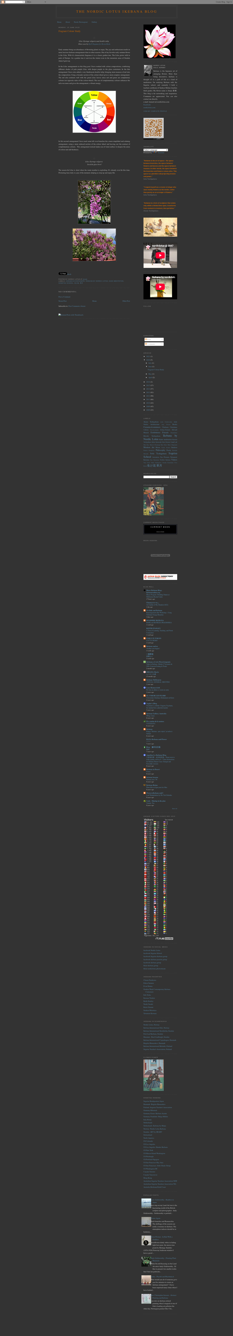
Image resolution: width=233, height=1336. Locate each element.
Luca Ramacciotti (153, 687)
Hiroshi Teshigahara (151, 436)
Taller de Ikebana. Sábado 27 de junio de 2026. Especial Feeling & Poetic (159, 665)
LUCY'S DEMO (151, 640)
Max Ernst (164, 445)
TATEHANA (150, 723)
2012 (148, 396)
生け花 (76, 283)
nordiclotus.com (149, 107)
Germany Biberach (150, 1110)
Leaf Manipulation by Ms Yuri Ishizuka (159, 795)
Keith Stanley (148, 1001)
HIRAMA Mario (152, 672)
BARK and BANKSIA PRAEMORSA (159, 622)
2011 (148, 399)
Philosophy (160, 450)
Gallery (94, 22)
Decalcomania (154, 430)
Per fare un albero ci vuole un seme (157, 690)
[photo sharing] (94, 38)
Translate (161, 152)
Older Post (126, 301)
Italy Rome (147, 1119)
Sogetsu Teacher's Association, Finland (157, 1049)
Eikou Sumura (148, 983)
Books (174, 424)
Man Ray (146, 445)
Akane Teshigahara (151, 422)
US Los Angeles (149, 1144)
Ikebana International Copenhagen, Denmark (159, 1040)
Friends (165, 432)
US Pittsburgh (148, 1156)
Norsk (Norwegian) (81, 22)
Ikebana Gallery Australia (156, 713)
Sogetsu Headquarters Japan (153, 1101)
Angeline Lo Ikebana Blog (156, 755)
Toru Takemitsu (154, 460)
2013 (148, 392)
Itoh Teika (147, 995)
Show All (174, 809)
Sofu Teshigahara (158, 453)
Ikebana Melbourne (153, 679)
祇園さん (149, 656)
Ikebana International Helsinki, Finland (157, 1046)
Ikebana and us (152, 646)
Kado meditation (116, 281)
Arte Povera (166, 424)
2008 (148, 410)
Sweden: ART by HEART (152, 1132)
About (67, 22)
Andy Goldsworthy (166, 422)
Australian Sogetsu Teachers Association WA (159, 1184)
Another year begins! (153, 648)
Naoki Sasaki (165, 447)
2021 (148, 356)
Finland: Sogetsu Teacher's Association (157, 1107)
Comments (151, 344)
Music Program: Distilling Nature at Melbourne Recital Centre (157, 596)
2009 (148, 406)
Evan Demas (148, 986)
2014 (148, 389)
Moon (158, 447)
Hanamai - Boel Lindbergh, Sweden (156, 1037)
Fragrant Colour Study (69, 31)
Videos (174, 459)
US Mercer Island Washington (154, 1153)
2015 (148, 385)
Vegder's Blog (151, 703)
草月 (81, 283)
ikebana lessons (152, 777)
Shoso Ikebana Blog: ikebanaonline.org (154, 591)
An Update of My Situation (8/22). (157, 605)
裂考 (148, 749)
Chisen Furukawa (149, 980)
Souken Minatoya (149, 1010)
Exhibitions (155, 432)
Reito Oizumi (148, 1007)
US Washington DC (150, 1168)
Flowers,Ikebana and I (154, 793)
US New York (148, 1150)
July (150, 363)
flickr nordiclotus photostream (154, 968)
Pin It (69, 274)
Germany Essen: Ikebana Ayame (155, 1113)
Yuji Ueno (146, 463)
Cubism (145, 430)
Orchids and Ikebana (154, 610)
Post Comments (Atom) (76, 306)
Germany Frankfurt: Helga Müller (155, 1116)
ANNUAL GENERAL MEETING (158, 682)
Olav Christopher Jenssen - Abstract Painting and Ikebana (163, 1296)
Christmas (173, 427)
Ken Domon (166, 442)
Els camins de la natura (155, 721)
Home (59, 22)
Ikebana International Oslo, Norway (156, 1028)
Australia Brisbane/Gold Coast (154, 1187)
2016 (148, 382)
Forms (148, 771)
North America (148, 1138)
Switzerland (147, 1135)
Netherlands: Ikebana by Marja (154, 1125)
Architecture (154, 424)
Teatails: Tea (150, 803)
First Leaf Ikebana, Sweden (153, 1034)
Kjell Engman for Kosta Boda (99, 44)
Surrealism (155, 457)
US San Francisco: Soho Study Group (157, 1165)
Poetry (169, 450)
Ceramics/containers (75, 281)
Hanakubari (174, 433)
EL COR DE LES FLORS (156, 695)
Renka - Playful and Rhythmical (162, 1276)
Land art (174, 442)
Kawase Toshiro (149, 998)
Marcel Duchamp (155, 445)
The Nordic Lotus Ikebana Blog (116, 11)
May (150, 374)
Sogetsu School (66, 283)
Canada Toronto (149, 1171)
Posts (149, 339)
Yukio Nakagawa (156, 463)
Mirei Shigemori (172, 445)
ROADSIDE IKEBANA (155, 620)
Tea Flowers (164, 457)
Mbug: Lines (150, 716)
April (150, 377)
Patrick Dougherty (149, 450)
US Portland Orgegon (151, 1159)
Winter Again (155, 1218)
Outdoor (174, 447)
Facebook (147, 104)
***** (148, 741)
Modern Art (148, 447)
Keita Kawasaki (157, 442)
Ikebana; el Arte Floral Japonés (158, 662)
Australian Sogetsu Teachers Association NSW (160, 1181)
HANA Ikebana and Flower (156, 739)
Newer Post (63, 301)
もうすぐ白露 (151, 674)
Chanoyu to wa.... (152, 602)
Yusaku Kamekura (167, 463)
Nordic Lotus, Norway (151, 1024)
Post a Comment (64, 297)
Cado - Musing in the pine (156, 801)
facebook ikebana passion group (155, 959)
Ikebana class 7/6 (151, 779)
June (150, 366)
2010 (148, 403)
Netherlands (147, 1122)
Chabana (165, 427)
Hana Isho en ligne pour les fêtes (156, 787)
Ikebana (149, 729)
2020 (148, 360)
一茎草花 (149, 654)
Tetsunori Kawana (150, 1013)
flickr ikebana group (150, 965)
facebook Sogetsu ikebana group (155, 956)
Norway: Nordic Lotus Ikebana (154, 1129)
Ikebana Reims (152, 785)
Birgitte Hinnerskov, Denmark (154, 1043)
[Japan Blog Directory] (160, 579)
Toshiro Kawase (165, 460)
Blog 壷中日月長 (153, 747)
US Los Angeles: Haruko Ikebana (155, 1147)
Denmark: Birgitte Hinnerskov (154, 1104)
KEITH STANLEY (153, 628)
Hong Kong (147, 1178)
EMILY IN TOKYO (153, 638)
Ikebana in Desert (153, 769)
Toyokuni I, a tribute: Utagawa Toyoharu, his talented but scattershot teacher (159, 706)
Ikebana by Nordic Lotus (97, 281)
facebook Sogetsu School (152, 953)
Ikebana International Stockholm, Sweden (158, 1031)
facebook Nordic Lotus (151, 950)
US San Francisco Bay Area (153, 1162)
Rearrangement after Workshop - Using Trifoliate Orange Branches (159, 613)
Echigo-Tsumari (165, 430)
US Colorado (148, 1141)
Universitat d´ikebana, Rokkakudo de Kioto (160, 698)
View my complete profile (155, 111)
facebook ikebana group (152, 962)
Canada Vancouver (150, 1175)
